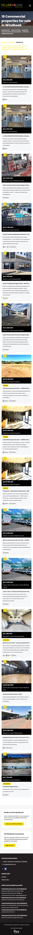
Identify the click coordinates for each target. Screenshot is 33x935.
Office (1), (25, 32)
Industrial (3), (15, 30)
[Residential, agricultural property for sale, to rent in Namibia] (11, 5)
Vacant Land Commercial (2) (10, 907)
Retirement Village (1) (16, 893)
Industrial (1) (5, 912)
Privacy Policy (5, 879)
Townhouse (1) (20, 900)
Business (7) (5, 905)
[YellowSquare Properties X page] (3, 869)
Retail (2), (25, 30)
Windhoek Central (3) (8, 49)
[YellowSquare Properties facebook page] (5, 869)
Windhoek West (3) (22, 49)
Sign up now (9, 845)
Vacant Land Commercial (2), (11, 32)
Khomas (11, 42)
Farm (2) (4, 917)
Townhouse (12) (6, 895)
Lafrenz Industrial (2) (8, 48)
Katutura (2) (22, 46)
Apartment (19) (6, 891)
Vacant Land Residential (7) (19, 895)
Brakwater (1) (6, 46)
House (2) (13, 900)
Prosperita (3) (19, 48)
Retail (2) (25, 905)
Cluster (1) (13, 891)
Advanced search (7, 34)
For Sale (4, 42)
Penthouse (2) (6, 893)
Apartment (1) (5, 900)
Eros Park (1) (14, 46)
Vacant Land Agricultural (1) (15, 917)
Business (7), (6, 30)
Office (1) (19, 905)
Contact (4, 877)
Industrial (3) (12, 905)
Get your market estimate (14, 824)
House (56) (20, 891)
